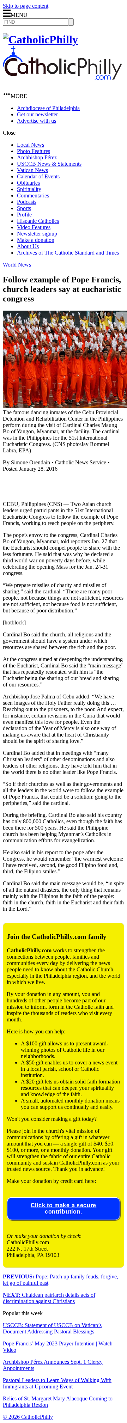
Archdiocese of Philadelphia (48, 108)
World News (17, 265)
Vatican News (32, 170)
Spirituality (29, 189)
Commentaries (33, 196)
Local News (30, 145)
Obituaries (28, 183)
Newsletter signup (37, 234)
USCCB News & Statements (49, 164)
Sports (24, 208)
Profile (24, 215)
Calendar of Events (38, 176)
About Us (28, 246)
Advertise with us (36, 121)
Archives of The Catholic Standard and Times (68, 253)
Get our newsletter (37, 114)
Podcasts (26, 202)
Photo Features (33, 151)
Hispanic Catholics (38, 221)
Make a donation (35, 240)
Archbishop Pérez (37, 157)
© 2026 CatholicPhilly (28, 1417)
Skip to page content (25, 6)
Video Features (33, 227)
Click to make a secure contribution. (63, 1208)
